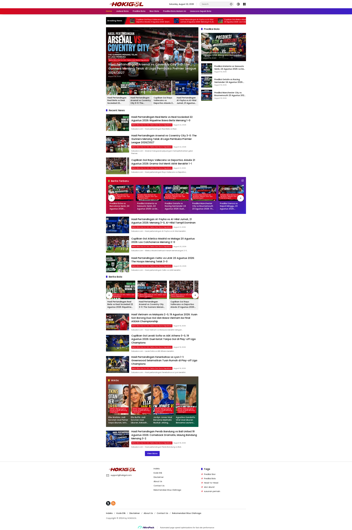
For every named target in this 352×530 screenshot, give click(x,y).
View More (152, 453)
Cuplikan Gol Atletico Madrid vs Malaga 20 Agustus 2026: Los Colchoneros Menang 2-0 (215, 20)
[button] (231, 4)
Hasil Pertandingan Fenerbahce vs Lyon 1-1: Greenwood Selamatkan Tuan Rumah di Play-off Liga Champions (164, 360)
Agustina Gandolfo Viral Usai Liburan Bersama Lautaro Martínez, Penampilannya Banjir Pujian (185, 420)
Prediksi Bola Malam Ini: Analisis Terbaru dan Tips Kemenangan (120, 196)
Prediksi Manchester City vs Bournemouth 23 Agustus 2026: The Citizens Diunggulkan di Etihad (230, 94)
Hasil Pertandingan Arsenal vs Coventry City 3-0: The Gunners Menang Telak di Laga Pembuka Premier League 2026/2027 (152, 68)
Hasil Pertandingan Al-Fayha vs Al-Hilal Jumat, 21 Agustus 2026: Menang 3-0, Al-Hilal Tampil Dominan (171, 20)
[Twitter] (108, 503)
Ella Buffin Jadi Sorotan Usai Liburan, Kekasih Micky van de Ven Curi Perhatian (139, 420)
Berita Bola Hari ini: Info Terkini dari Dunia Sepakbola (129, 60)
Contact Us (159, 485)
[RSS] (113, 503)
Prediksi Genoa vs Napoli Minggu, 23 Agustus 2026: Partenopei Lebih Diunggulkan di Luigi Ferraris (230, 206)
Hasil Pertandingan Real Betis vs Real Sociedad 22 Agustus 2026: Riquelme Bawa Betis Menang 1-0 (116, 100)
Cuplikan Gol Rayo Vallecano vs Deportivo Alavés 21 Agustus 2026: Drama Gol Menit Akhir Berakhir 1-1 (127, 20)
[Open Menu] (244, 4)
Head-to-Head (211, 482)
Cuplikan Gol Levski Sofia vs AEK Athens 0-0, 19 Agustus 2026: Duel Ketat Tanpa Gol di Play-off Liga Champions (163, 339)
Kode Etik (158, 473)
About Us (158, 481)
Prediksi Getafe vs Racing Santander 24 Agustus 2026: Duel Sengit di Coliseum (228, 81)
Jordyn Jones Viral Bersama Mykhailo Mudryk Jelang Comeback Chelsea (163, 420)
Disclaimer (159, 477)
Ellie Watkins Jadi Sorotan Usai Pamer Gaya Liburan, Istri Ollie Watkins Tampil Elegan (118, 420)
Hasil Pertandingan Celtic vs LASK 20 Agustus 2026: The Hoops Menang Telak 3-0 (162, 259)
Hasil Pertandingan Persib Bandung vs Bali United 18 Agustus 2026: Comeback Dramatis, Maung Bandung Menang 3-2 (164, 435)
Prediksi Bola (210, 478)
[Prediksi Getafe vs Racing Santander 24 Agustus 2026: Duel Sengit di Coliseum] (206, 82)
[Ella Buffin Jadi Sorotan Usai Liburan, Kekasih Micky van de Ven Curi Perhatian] (141, 399)
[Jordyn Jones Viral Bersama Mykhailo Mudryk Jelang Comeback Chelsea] (163, 399)
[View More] (242, 180)
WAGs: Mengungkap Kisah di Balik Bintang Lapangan (118, 410)
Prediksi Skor (210, 474)
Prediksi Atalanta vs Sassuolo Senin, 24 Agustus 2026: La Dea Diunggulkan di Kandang (229, 67)
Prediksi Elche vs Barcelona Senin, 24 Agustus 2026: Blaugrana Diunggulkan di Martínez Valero (119, 206)
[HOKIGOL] (126, 4)
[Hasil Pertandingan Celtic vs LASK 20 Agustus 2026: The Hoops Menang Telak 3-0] (117, 263)
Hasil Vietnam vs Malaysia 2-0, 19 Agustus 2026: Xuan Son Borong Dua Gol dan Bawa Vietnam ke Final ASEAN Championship (164, 318)
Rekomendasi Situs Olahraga (167, 490)
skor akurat (209, 487)
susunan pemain (212, 491)
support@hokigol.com (121, 475)
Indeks (157, 468)
